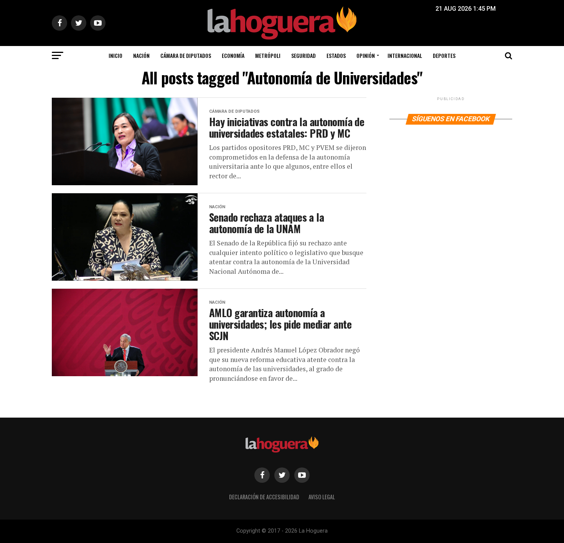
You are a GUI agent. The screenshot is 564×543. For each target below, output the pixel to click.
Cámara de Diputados (185, 55)
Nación (141, 55)
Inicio (115, 55)
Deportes (444, 55)
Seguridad (303, 55)
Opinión (365, 55)
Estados (336, 55)
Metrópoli (267, 55)
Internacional (405, 55)
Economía (233, 55)
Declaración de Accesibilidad (264, 497)
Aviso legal (321, 497)
